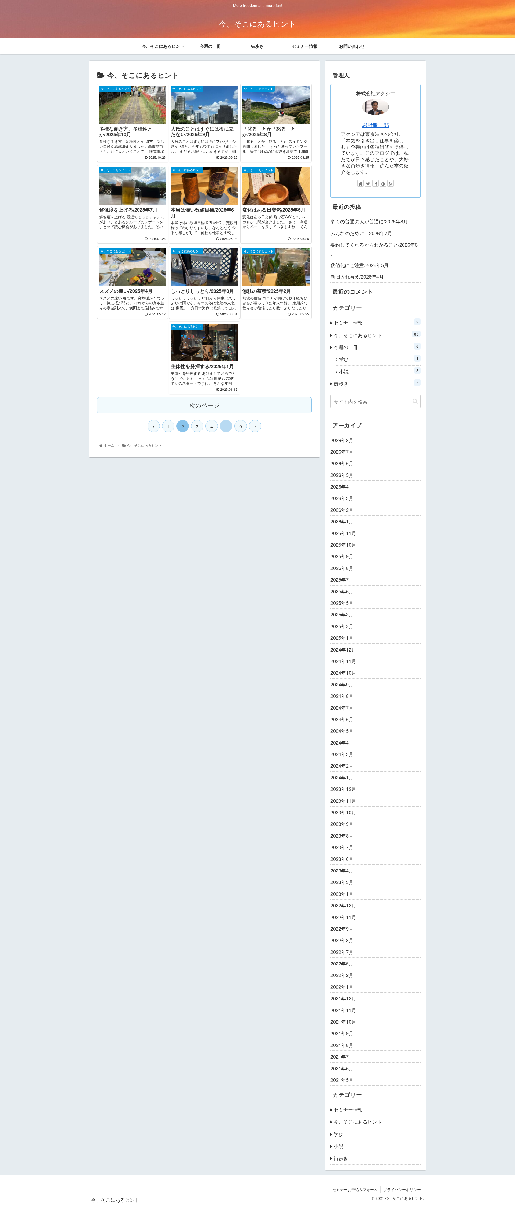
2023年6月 (342, 858)
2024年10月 (343, 672)
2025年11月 (343, 533)
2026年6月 (342, 463)
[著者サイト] (360, 183)
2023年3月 (342, 881)
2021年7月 (342, 1056)
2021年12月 (343, 998)
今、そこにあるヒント (376, 334)
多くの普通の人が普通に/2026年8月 (369, 221)
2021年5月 (342, 1079)
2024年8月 (342, 695)
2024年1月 (342, 777)
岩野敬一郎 (375, 125)
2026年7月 (342, 451)
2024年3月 (342, 753)
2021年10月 (343, 1021)
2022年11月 (343, 916)
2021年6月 (342, 1068)
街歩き (376, 383)
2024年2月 (342, 765)
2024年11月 (343, 660)
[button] (415, 401)
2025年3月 (342, 614)
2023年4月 (342, 870)
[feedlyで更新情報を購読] (383, 183)
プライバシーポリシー (402, 1189)
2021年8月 (342, 1044)
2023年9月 (342, 823)
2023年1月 (342, 893)
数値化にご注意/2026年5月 (359, 264)
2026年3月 (342, 497)
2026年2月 (342, 509)
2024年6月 (342, 719)
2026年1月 (342, 521)
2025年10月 (343, 544)
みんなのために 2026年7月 (361, 233)
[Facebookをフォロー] (375, 183)
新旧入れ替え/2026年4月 (357, 276)
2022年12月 (343, 905)
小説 (378, 371)
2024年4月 (342, 742)
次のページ (204, 405)
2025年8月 (342, 567)
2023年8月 (342, 835)
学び (378, 358)
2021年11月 (343, 1010)
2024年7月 (342, 707)
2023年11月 (343, 800)
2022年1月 (342, 986)
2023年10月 (343, 812)
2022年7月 (342, 951)
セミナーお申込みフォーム (355, 1189)
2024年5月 (342, 730)
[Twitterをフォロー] (368, 183)
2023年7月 (342, 847)
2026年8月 (342, 439)
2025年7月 (342, 579)
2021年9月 (342, 1033)
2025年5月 (342, 602)
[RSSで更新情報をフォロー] (390, 183)
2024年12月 (343, 649)
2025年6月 (342, 591)
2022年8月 (342, 940)
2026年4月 (342, 486)
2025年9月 (342, 556)
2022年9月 (342, 928)
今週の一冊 (376, 346)
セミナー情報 (376, 322)
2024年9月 (342, 684)
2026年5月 (342, 474)
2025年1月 (342, 637)
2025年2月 (342, 626)
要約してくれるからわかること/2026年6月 (374, 249)
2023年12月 (343, 788)
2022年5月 (342, 963)
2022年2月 (342, 974)
